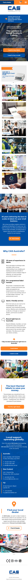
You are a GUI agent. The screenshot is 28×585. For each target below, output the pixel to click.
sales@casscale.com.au (10, 465)
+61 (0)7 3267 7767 (9, 461)
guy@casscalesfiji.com (10, 492)
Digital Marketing (10, 579)
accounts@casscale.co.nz (11, 479)
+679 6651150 (8, 491)
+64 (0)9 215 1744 (9, 477)
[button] (25, 2)
